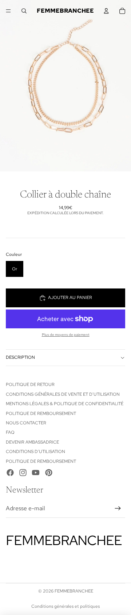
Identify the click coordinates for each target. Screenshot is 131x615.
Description (20, 357)
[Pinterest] (48, 472)
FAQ (10, 432)
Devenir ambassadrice (32, 442)
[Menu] (8, 11)
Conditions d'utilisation (35, 451)
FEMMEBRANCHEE (74, 591)
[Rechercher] (24, 11)
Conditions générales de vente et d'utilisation (63, 394)
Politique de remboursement (41, 413)
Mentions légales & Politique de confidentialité (64, 404)
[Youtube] (35, 472)
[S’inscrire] (118, 508)
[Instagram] (23, 472)
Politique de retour (30, 384)
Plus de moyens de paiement (66, 334)
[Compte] (106, 11)
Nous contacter (26, 423)
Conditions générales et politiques (65, 606)
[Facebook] (10, 472)
